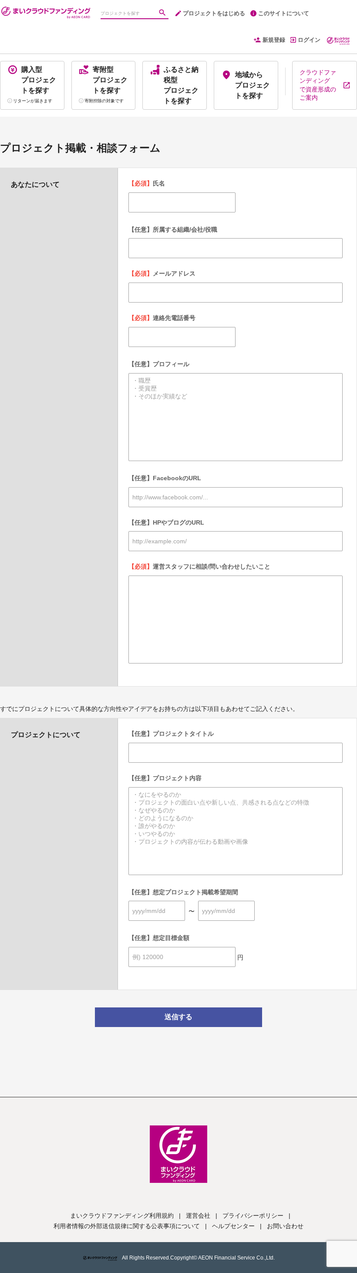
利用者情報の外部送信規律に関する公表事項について (127, 1225)
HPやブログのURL (166, 522)
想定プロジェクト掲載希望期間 (183, 892)
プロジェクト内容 (165, 778)
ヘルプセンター (233, 1225)
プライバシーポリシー (252, 1215)
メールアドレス (161, 273)
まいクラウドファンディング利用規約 (122, 1215)
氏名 (146, 183)
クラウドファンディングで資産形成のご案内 (318, 85)
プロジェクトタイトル (171, 733)
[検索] (163, 13)
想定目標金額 (158, 937)
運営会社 (198, 1215)
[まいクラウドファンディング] (45, 8)
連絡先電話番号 (161, 317)
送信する (178, 1016)
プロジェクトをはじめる (214, 13)
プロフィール (158, 363)
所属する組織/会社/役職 (172, 229)
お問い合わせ (285, 1225)
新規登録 (274, 40)
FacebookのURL (164, 478)
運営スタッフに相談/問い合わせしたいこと (199, 566)
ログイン (309, 40)
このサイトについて (283, 13)
